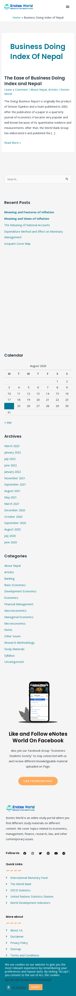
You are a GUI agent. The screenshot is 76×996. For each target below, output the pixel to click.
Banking (9, 578)
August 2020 (12, 529)
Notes (8, 630)
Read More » (12, 142)
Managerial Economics (18, 617)
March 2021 (11, 504)
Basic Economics (15, 585)
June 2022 (10, 465)
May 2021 (10, 497)
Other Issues (12, 636)
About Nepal (38, 89)
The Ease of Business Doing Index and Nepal (34, 81)
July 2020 (10, 536)
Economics (11, 598)
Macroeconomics (15, 610)
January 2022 (12, 472)
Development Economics (20, 591)
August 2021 (12, 491)
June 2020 (10, 542)
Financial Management (18, 604)
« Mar (8, 422)
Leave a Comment (16, 89)
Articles (53, 89)
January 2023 (12, 452)
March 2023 (11, 446)
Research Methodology (19, 642)
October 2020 (13, 517)
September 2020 (15, 523)
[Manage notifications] (8, 987)
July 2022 (10, 459)
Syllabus (9, 655)
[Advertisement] (38, 230)
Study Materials (14, 649)
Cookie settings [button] (16, 987)
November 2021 (14, 478)
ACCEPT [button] (35, 987)
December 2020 (14, 510)
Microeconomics (15, 623)
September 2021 (15, 484)
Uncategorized (14, 662)
